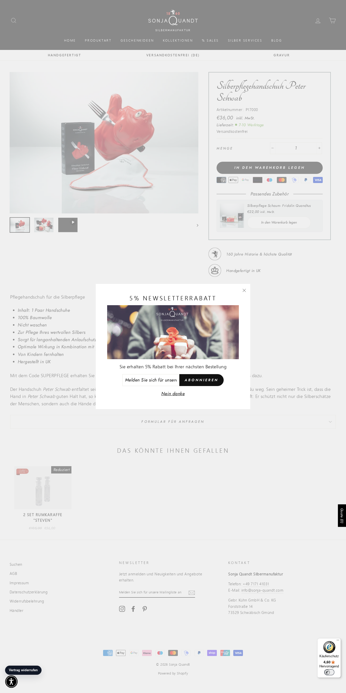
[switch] (329, 672)
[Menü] (338, 641)
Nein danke (173, 393)
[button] (11, 681)
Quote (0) (341, 515)
